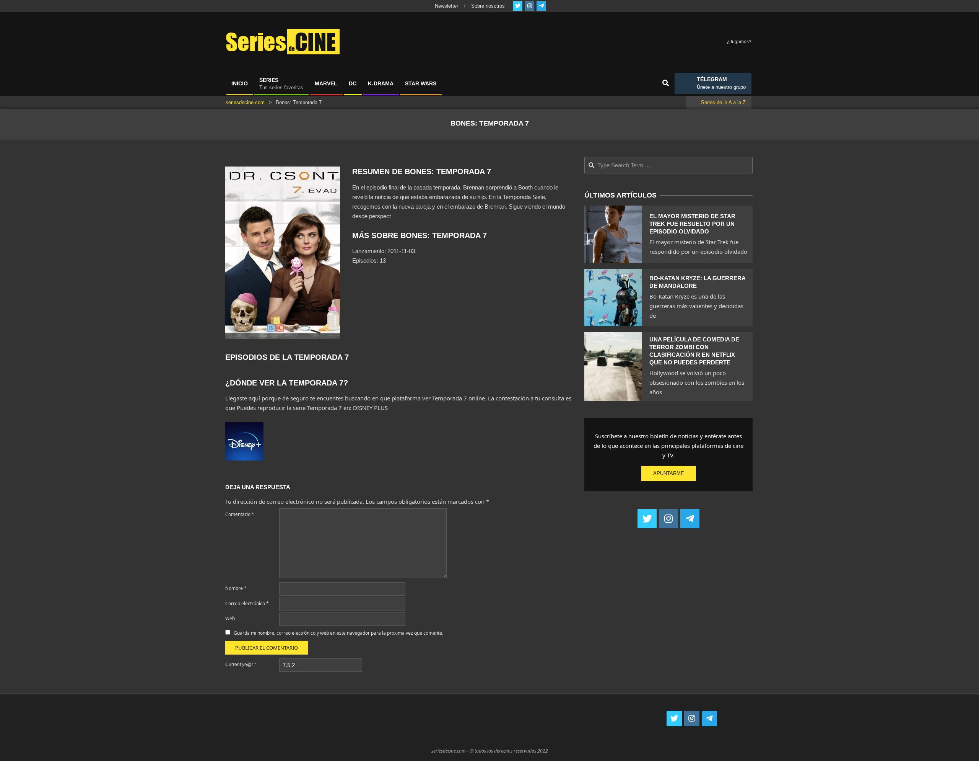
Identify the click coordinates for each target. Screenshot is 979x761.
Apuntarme (668, 473)
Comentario (239, 514)
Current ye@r (240, 664)
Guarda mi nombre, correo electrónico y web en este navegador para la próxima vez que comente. (338, 633)
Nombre (236, 588)
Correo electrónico (247, 603)
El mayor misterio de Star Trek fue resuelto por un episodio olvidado (692, 224)
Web (230, 618)
